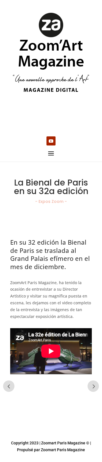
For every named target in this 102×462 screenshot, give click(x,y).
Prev (8, 386)
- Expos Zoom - (51, 201)
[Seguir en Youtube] (51, 140)
